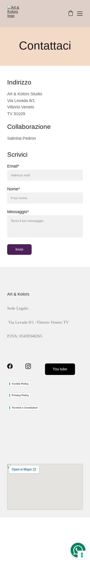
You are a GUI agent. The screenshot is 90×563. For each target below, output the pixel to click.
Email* (13, 166)
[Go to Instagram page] (28, 366)
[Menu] (80, 14)
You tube (60, 369)
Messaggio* (18, 211)
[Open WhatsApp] (78, 550)
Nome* (13, 189)
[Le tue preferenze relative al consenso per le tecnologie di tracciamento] (82, 555)
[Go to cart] (71, 13)
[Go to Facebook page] (10, 366)
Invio (19, 249)
